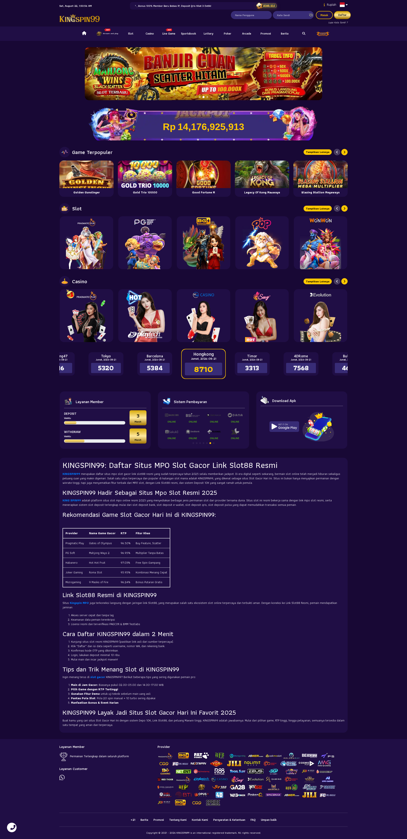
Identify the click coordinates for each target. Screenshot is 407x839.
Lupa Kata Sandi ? (338, 22)
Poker (227, 33)
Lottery (208, 33)
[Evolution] (320, 315)
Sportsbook (188, 33)
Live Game (168, 33)
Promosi (266, 33)
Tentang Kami (178, 819)
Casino (150, 33)
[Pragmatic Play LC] (86, 315)
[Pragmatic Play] (86, 242)
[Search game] (303, 34)
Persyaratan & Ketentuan (229, 819)
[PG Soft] (145, 242)
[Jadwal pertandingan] (266, 6)
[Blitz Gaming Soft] (203, 242)
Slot (130, 33)
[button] (317, 73)
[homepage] (84, 34)
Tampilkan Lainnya (317, 152)
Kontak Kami (200, 819)
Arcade (246, 33)
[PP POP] (262, 242)
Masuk (324, 15)
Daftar (342, 14)
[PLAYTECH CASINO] (145, 315)
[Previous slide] (337, 152)
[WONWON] (320, 242)
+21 (133, 819)
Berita (285, 33)
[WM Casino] (203, 315)
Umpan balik (269, 819)
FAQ (253, 819)
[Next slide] (344, 152)
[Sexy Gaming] (262, 315)
